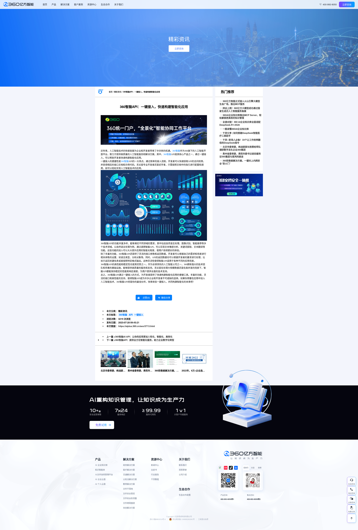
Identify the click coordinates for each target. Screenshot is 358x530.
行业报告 (155, 475)
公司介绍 (183, 475)
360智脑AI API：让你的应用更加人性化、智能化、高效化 (143, 336)
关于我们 (118, 4)
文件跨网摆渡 (129, 503)
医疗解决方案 (129, 470)
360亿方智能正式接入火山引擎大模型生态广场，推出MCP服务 (239, 103)
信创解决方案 (129, 508)
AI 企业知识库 (101, 465)
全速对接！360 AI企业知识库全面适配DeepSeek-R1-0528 (240, 123)
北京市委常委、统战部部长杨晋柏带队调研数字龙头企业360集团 (240, 148)
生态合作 (105, 4)
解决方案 (65, 4)
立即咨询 (346, 4)
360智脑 (176, 151)
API (131, 314)
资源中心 (91, 4)
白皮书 (154, 470)
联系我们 (183, 465)
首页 (45, 4)
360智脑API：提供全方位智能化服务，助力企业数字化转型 (144, 340)
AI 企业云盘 (100, 479)
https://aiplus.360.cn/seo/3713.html (136, 326)
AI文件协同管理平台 (104, 475)
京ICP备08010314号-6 (158, 519)
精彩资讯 (117, 91)
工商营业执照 (203, 519)
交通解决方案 (129, 475)
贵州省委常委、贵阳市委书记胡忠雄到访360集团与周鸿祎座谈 (240, 155)
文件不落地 (128, 489)
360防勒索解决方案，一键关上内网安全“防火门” (239, 162)
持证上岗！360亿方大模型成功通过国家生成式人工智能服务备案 (239, 110)
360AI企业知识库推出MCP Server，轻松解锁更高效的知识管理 (240, 117)
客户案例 (78, 4)
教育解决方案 (129, 484)
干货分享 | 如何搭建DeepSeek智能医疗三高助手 (239, 134)
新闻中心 (155, 465)
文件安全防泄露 (130, 498)
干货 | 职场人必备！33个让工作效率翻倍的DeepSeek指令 (239, 141)
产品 (54, 4)
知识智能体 (100, 470)
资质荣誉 (183, 470)
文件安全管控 (129, 494)
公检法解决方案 (130, 479)
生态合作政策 (185, 495)
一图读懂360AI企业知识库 (236, 129)
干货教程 (155, 479)
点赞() (146, 297)
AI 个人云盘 (100, 484)
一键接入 (138, 314)
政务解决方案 (129, 465)
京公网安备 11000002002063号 (183, 519)
